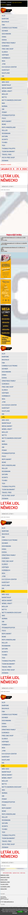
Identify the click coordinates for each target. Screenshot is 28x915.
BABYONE (5, 19)
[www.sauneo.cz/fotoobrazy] (6, 277)
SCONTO (5, 139)
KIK (3, 76)
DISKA (4, 37)
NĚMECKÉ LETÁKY (5, 875)
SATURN (5, 136)
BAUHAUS (5, 22)
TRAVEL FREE (6, 154)
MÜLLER (5, 94)
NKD (3, 103)
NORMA (4, 106)
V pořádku (20, 911)
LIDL (3, 79)
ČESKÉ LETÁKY (4, 879)
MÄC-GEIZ (5, 82)
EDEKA (4, 40)
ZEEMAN (5, 160)
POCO (4, 118)
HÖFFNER (5, 55)
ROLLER (4, 130)
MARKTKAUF (6, 85)
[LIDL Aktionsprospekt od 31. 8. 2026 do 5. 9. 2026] (13, 243)
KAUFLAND (6, 73)
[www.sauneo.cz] (6, 303)
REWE (4, 124)
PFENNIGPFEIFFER (8, 115)
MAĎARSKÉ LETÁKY (5, 882)
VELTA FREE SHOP (8, 157)
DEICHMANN (6, 34)
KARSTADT (6, 70)
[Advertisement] (6, 212)
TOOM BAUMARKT (8, 151)
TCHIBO (4, 142)
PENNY (4, 112)
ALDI (3, 16)
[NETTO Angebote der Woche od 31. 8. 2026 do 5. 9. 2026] (14, 248)
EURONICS (5, 46)
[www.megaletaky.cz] (6, 344)
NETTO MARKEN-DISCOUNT (11, 100)
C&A (3, 25)
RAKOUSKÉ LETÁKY (5, 877)
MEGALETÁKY (4, 889)
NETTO (4, 97)
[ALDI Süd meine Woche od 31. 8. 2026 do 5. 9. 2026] (13, 237)
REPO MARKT (6, 121)
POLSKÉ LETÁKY (4, 884)
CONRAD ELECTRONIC (9, 28)
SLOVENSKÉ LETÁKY (5, 886)
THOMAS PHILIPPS (8, 148)
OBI (3, 109)
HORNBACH (6, 58)
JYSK (4, 64)
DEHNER (5, 31)
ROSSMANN (6, 133)
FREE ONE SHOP (7, 49)
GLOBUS (5, 52)
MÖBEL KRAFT (7, 91)
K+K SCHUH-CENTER (9, 67)
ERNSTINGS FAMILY (9, 43)
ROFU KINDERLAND (9, 127)
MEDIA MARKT (7, 88)
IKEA (3, 61)
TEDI (3, 145)
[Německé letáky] (6, 12)
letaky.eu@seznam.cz (9, 901)
